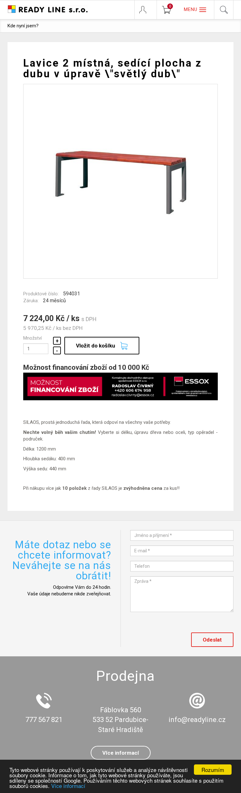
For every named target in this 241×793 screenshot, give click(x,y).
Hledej (223, 9)
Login (146, 9)
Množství (32, 338)
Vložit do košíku (95, 345)
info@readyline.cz (197, 720)
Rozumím (212, 770)
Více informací (68, 786)
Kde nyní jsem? (23, 26)
